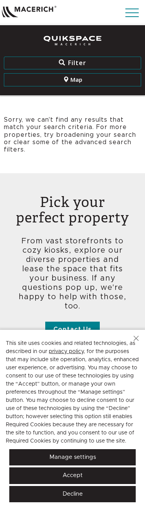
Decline (73, 494)
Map (75, 79)
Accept (73, 475)
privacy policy (66, 351)
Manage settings (72, 457)
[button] (136, 338)
